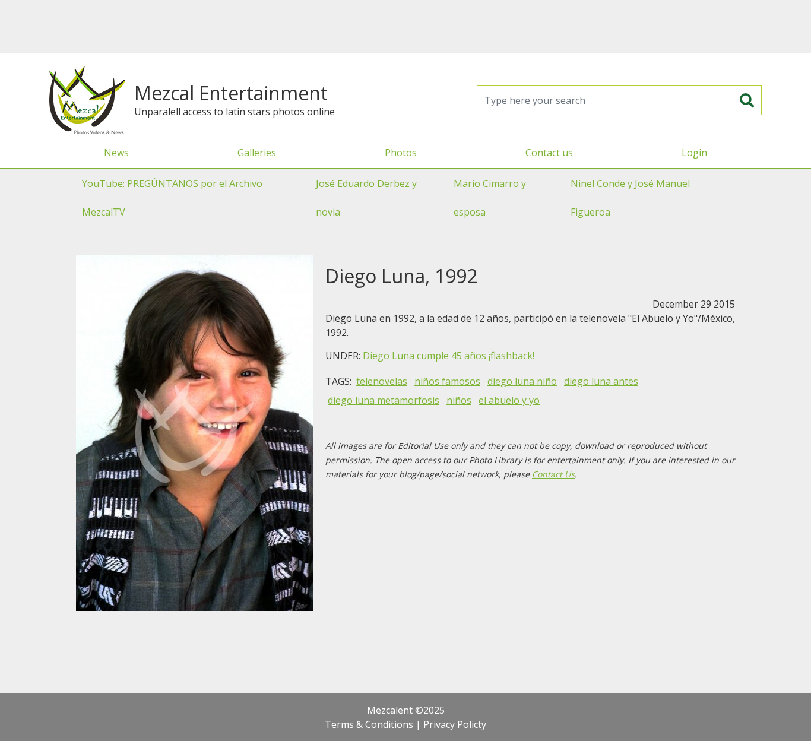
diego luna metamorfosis (383, 400)
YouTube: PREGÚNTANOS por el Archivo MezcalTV (172, 197)
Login (694, 152)
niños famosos (447, 381)
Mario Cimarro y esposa (490, 197)
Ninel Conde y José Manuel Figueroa (630, 197)
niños (458, 400)
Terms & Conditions (369, 724)
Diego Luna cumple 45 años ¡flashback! (448, 355)
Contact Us (553, 474)
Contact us (549, 152)
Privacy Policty (454, 724)
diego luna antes (601, 381)
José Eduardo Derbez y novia (366, 197)
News (116, 152)
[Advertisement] (405, 26)
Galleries (256, 152)
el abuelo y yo (509, 400)
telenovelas (381, 381)
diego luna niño (522, 381)
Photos (401, 152)
